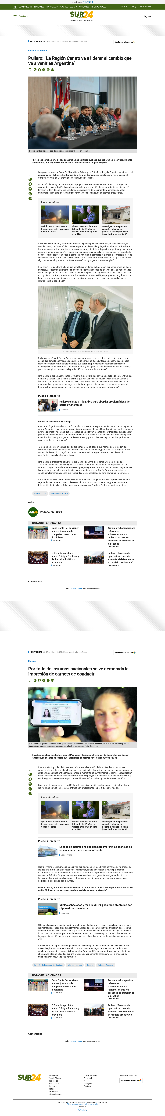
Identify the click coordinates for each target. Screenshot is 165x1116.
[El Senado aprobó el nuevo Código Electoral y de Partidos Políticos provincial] (38, 557)
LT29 (132, 7)
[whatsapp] (35, 69)
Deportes (64, 7)
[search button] (15, 7)
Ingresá (147, 16)
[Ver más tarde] (30, 70)
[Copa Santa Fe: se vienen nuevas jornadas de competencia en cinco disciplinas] (38, 532)
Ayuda (95, 1104)
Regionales (39, 7)
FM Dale (122, 7)
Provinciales (52, 7)
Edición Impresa (145, 7)
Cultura (73, 7)
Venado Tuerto (25, 7)
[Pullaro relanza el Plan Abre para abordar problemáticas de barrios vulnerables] (47, 405)
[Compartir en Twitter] (43, 69)
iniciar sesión (76, 589)
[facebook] (39, 69)
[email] (48, 69)
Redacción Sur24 (51, 512)
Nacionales (84, 7)
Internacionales (98, 7)
